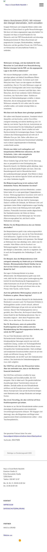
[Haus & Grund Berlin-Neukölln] (19, 5)
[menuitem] (34, 5)
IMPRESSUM (8, 505)
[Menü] (40, 5)
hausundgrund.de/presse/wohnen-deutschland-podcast (23, 436)
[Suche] (34, 5)
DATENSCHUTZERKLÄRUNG (14, 509)
